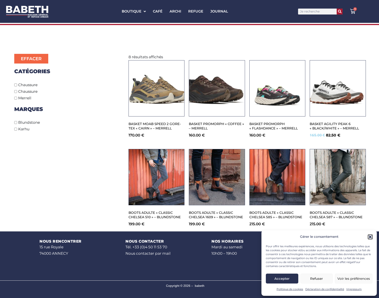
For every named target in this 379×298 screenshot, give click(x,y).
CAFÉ (158, 11)
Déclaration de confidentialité (324, 289)
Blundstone (29, 122)
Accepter (282, 278)
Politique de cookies (290, 289)
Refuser (316, 278)
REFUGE (195, 11)
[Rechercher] (340, 12)
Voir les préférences (353, 278)
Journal (219, 11)
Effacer (31, 58)
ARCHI (175, 11)
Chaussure (28, 85)
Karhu (23, 129)
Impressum (354, 289)
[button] (370, 237)
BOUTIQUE (131, 11)
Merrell (24, 98)
